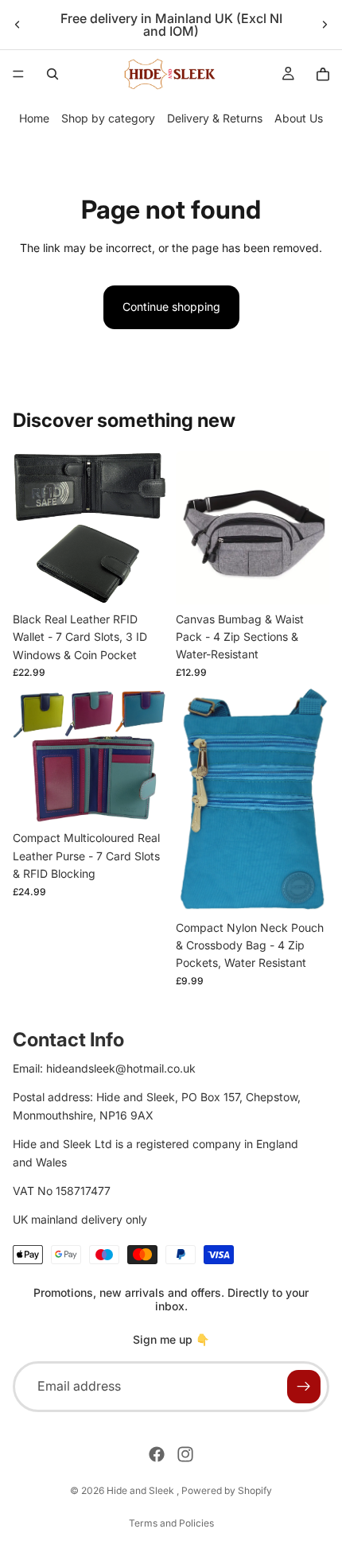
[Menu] (18, 74)
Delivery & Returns (214, 118)
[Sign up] (304, 1386)
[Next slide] (324, 24)
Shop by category (108, 118)
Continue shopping (171, 306)
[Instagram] (185, 1454)
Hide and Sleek (142, 1490)
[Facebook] (156, 1454)
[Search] (52, 73)
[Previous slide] (17, 24)
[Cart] (322, 73)
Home (34, 118)
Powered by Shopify (226, 1490)
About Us (298, 118)
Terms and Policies (171, 1523)
